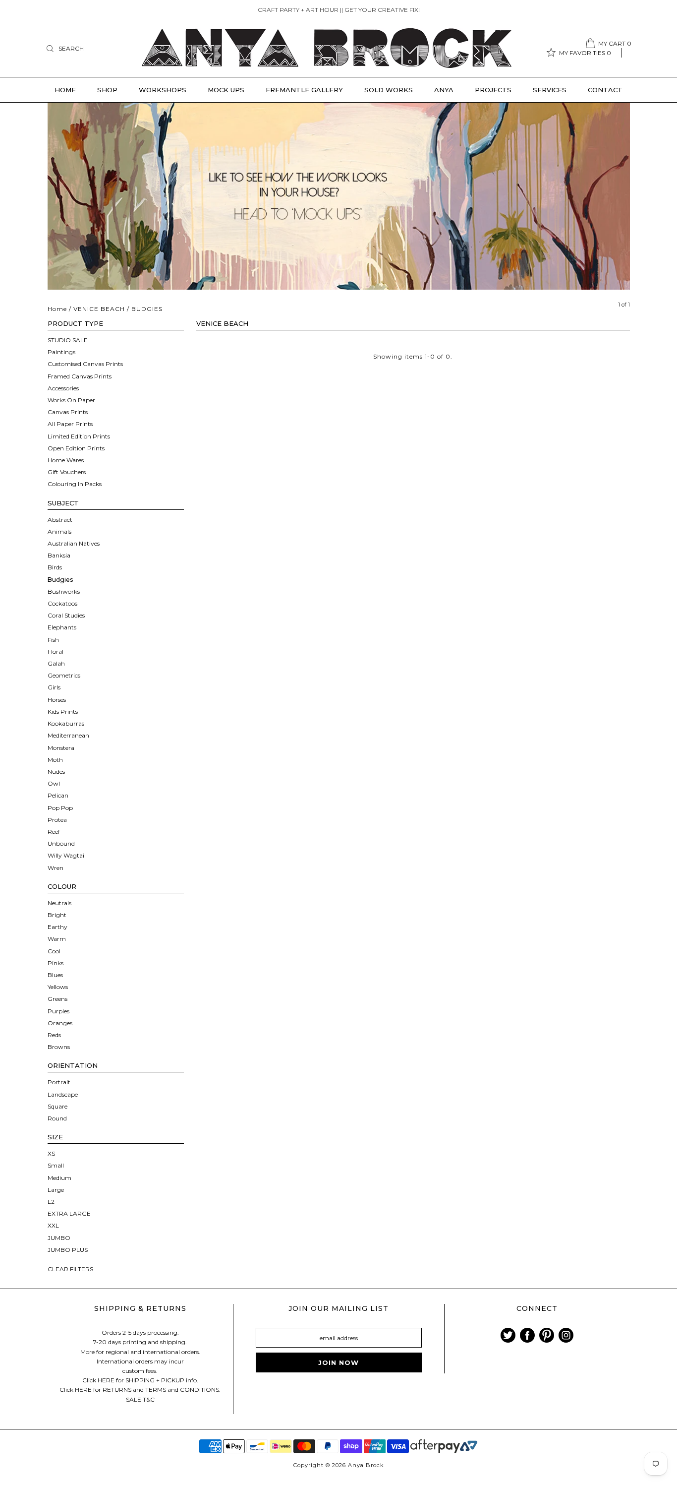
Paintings (61, 352)
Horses (57, 699)
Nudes (56, 771)
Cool (54, 951)
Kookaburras (66, 723)
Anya (443, 90)
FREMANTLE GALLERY (304, 90)
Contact (605, 90)
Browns (59, 1047)
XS (51, 1153)
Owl (54, 783)
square (57, 1106)
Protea (57, 819)
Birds (55, 567)
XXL (53, 1225)
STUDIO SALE (68, 340)
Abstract (60, 519)
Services (549, 90)
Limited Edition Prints (79, 436)
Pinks (55, 963)
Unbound (61, 843)
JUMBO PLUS (68, 1249)
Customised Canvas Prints (85, 364)
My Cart (614, 43)
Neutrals (59, 903)
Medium (59, 1177)
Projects (493, 90)
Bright (57, 915)
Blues (55, 975)
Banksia (59, 555)
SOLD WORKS (388, 90)
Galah (56, 663)
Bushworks (64, 591)
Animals (59, 531)
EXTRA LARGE (69, 1213)
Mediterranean (68, 735)
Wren (55, 867)
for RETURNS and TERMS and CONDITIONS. (157, 1389)
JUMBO (59, 1237)
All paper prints (70, 424)
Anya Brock (366, 1465)
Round (57, 1118)
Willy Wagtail (67, 855)
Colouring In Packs (75, 484)
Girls (54, 687)
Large (56, 1189)
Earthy (57, 926)
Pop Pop (60, 807)
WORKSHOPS (162, 90)
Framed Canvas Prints (80, 376)
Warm (57, 938)
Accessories (63, 388)
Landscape (63, 1094)
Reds (54, 1035)
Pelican (58, 795)
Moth (55, 759)
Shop (107, 90)
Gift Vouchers (67, 472)
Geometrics (64, 675)
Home (65, 90)
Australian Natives (74, 543)
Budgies (60, 579)
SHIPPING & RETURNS (140, 1308)
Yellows (58, 986)
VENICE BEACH (99, 308)
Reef (54, 831)
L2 (51, 1201)
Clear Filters (70, 1269)
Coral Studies (66, 615)
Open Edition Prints (76, 448)
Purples (58, 1011)
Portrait (59, 1082)
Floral (55, 651)
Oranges (60, 1023)
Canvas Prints (68, 412)
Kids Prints (63, 711)
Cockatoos (62, 603)
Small (56, 1165)
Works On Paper (71, 400)
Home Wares (66, 460)
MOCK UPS (226, 90)
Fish (53, 639)
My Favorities (585, 53)
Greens (57, 998)
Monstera (61, 747)
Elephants (62, 627)
